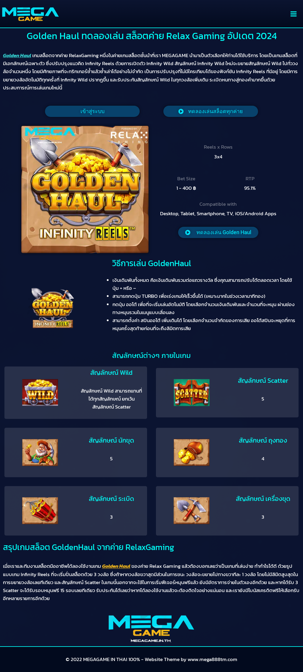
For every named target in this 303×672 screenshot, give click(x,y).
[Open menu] (293, 13)
